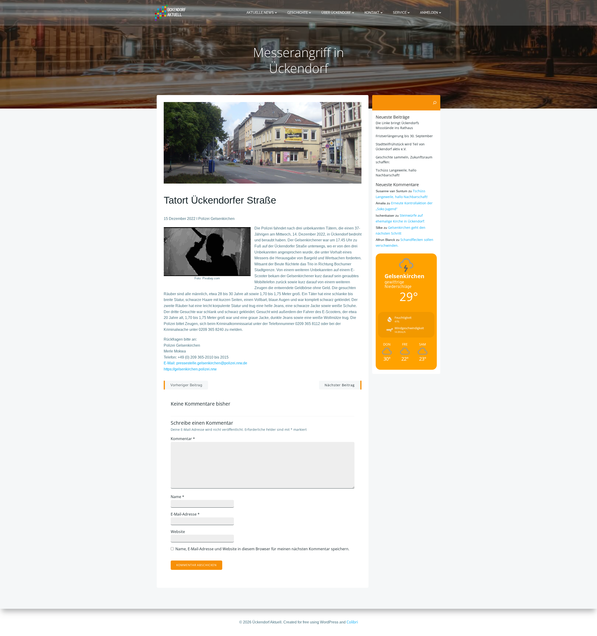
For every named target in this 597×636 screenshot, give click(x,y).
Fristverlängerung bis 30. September (404, 136)
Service (399, 12)
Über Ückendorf (336, 12)
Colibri (352, 622)
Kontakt (371, 12)
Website (178, 531)
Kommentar (183, 438)
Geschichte (297, 12)
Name (177, 496)
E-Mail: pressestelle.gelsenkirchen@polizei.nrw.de (205, 363)
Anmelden (429, 12)
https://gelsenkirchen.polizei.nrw (190, 369)
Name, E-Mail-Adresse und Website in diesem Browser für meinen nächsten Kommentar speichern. (262, 548)
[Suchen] (434, 102)
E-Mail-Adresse (185, 514)
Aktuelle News (260, 12)
